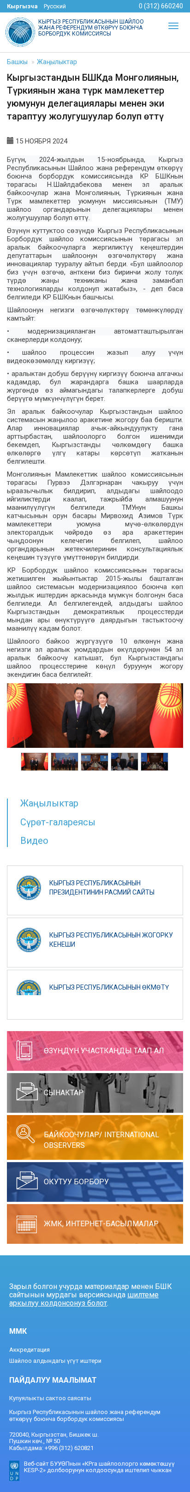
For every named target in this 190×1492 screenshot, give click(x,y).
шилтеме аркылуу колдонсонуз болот (84, 1298)
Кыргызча (22, 6)
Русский (55, 6)
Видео (34, 840)
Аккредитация (29, 1349)
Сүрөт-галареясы (57, 822)
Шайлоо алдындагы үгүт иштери (55, 1360)
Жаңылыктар (57, 62)
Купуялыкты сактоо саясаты (50, 1398)
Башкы (17, 62)
